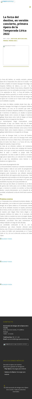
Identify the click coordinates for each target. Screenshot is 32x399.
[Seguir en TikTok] (24, 354)
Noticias (14, 38)
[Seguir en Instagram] (23, 2)
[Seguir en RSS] (29, 354)
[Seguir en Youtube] (19, 354)
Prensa (5, 40)
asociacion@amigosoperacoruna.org (18, 339)
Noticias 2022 (22, 38)
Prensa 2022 (13, 40)
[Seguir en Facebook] (19, 2)
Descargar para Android (19, 369)
